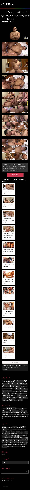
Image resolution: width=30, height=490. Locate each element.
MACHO (7, 432)
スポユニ (5, 388)
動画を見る (15, 175)
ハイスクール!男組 (24, 437)
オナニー (4, 384)
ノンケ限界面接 (16, 437)
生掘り (21, 397)
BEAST (4, 427)
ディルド (13, 388)
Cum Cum (18, 427)
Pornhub (3, 454)
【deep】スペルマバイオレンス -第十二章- (8, 297)
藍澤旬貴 (17, 416)
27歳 (10, 365)
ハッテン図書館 (4, 439)
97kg (13, 365)
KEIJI (5, 408)
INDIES (3, 432)
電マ (16, 400)
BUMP (14, 427)
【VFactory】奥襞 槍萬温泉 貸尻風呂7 (8, 341)
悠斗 (24, 412)
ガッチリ (25, 383)
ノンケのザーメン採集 (21, 435)
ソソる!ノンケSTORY (13, 435)
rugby (9, 381)
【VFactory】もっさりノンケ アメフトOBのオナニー (8, 205)
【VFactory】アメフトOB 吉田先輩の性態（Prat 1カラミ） (8, 356)
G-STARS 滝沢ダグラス (17, 429)
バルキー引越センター (12, 439)
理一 (27, 414)
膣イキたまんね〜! (16, 444)
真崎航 (5, 416)
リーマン (17, 393)
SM (11, 381)
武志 (15, 414)
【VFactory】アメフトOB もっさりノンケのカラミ (8, 192)
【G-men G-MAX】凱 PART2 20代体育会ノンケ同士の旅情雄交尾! (8, 251)
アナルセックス (19, 365)
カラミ (11, 367)
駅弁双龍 (23, 446)
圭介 (4, 412)
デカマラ (19, 388)
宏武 (17, 412)
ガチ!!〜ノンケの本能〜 (8, 433)
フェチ (25, 391)
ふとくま (25, 432)
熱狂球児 (13, 442)
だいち (22, 408)
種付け (7, 400)
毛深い (14, 397)
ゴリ (3, 411)
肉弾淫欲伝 (10, 444)
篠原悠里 (9, 416)
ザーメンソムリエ (22, 433)
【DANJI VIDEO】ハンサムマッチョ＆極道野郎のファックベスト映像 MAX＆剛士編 (8, 235)
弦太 (21, 412)
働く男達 (24, 439)
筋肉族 (6, 444)
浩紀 (23, 414)
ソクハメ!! (6, 435)
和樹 (26, 410)
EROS (11, 429)
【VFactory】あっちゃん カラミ (8, 328)
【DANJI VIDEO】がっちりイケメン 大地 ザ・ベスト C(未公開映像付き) (8, 220)
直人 (3, 416)
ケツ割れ (23, 386)
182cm (6, 365)
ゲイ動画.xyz (8, 4)
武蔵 (18, 414)
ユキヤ (13, 411)
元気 (22, 411)
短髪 (4, 400)
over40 (13, 432)
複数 (10, 400)
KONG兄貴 (11, 408)
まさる (25, 408)
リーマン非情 (18, 439)
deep (8, 429)
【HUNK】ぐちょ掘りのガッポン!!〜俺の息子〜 (8, 265)
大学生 (15, 395)
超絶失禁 (21, 444)
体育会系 (6, 395)
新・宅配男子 (4, 442)
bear (6, 381)
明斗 (10, 414)
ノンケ (9, 391)
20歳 (4, 381)
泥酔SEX (9, 442)
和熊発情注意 (8, 441)
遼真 (23, 416)
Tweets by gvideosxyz (6, 480)
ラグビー (12, 393)
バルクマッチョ (16, 391)
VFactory (11, 21)
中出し (21, 393)
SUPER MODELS (19, 432)
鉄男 (25, 416)
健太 (17, 411)
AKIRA (3, 408)
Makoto (18, 408)
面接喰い (8, 446)
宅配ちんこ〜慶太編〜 (24, 440)
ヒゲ (15, 367)
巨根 (18, 395)
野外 (14, 400)
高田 (7, 369)
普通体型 (9, 397)
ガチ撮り (16, 433)
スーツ (9, 388)
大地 (7, 412)
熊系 (17, 397)
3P (2, 381)
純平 (12, 416)
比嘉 (20, 414)
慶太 (4, 414)
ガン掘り (18, 386)
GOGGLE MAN (24, 429)
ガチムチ (6, 367)
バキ (10, 411)
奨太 (15, 412)
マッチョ (5, 393)
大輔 (9, 412)
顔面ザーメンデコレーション (16, 446)
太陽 (12, 412)
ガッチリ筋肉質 (8, 386)
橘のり (13, 414)
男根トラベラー (20, 442)
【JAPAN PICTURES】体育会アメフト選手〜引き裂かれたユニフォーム (8, 313)
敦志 (7, 414)
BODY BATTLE (9, 427)
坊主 (12, 395)
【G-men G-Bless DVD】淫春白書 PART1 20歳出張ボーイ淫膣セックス (8, 281)
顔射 (19, 400)
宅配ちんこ (16, 441)
